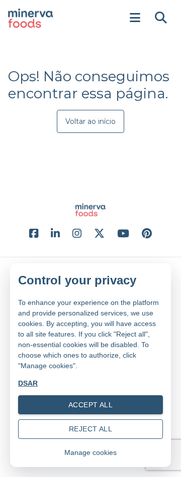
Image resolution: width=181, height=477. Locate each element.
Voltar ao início (90, 121)
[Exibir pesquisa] (161, 18)
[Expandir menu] (135, 18)
